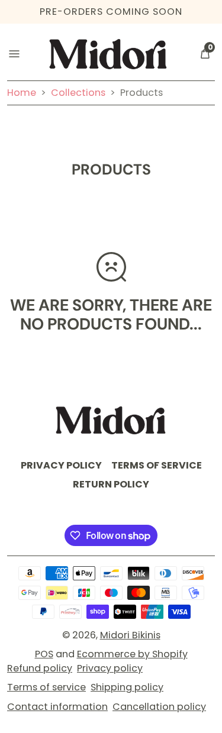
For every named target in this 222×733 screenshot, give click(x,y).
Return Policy (111, 484)
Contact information (57, 706)
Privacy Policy (61, 465)
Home (22, 92)
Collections (78, 92)
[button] (205, 54)
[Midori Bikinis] (111, 420)
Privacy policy (110, 668)
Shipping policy (127, 687)
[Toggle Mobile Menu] (14, 54)
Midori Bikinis (130, 635)
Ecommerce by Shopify (132, 654)
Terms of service (46, 687)
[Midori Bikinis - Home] (108, 54)
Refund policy (39, 668)
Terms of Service (156, 465)
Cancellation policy (159, 706)
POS (44, 654)
